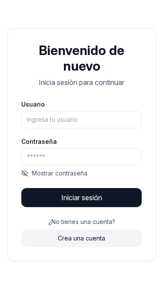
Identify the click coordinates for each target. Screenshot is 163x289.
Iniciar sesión (81, 197)
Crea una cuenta (81, 238)
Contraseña (39, 142)
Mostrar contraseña (59, 173)
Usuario (33, 104)
